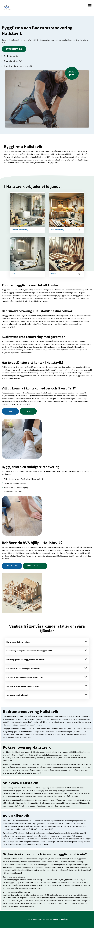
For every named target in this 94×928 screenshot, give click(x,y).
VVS (13, 274)
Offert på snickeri (35, 566)
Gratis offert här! (14, 49)
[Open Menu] (89, 6)
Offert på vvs (12, 566)
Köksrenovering (57, 230)
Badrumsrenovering (20, 230)
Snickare (54, 274)
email (10, 411)
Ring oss (28, 411)
